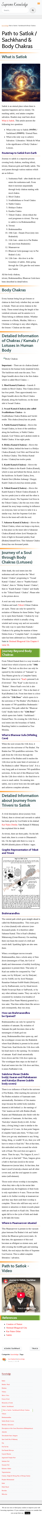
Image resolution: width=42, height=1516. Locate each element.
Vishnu (4, 1392)
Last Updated (12, 1359)
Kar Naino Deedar (9, 824)
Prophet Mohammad (8, 1479)
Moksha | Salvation (8, 1424)
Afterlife (4, 1432)
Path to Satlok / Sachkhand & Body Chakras (16, 1410)
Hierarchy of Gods (7, 1403)
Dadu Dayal (5, 1487)
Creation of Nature (14, 1324)
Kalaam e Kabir (6, 1468)
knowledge (5, 25)
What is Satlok (8, 120)
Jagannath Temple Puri (9, 1457)
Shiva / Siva (5, 1395)
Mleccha (4, 1494)
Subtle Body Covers (8, 1421)
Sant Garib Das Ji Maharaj (9, 1439)
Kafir (3, 1483)
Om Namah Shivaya (8, 1450)
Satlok (9, 1335)
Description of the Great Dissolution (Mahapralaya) (17, 1428)
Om (3, 1443)
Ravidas (4, 1490)
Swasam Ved (5, 1465)
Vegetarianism (6, 1472)
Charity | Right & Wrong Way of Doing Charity (16, 1476)
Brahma (4, 1388)
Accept (27, 1513)
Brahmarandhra (6, 1417)
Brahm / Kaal (6, 1384)
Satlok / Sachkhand (12, 1348)
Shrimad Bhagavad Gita (16, 1328)
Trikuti (21, 605)
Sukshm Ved (5, 1461)
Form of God (5, 1399)
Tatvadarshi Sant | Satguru (10, 1435)
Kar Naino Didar (13, 1331)
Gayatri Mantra (6, 1454)
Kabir (3, 1381)
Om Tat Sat (5, 1446)
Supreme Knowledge (15, 5)
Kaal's (24, 679)
